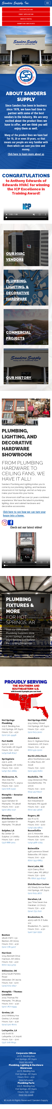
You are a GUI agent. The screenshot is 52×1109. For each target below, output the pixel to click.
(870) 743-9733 (9, 965)
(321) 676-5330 (9, 789)
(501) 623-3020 (35, 732)
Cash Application (26, 10)
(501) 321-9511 (26, 1062)
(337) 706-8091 (9, 1042)
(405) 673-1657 (9, 986)
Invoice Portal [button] (26, 19)
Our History (18, 378)
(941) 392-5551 (35, 932)
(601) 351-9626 (35, 810)
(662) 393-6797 (38, 878)
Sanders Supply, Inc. (15, 3)
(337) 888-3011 (8, 842)
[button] (4, 50)
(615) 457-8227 (35, 792)
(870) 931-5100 (35, 750)
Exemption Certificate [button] (26, 24)
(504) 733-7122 (35, 911)
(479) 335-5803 (35, 827)
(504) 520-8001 (9, 1024)
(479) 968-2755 (35, 842)
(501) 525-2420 (26, 1080)
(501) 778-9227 (9, 947)
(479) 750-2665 (9, 771)
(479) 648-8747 (9, 753)
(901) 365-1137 (9, 810)
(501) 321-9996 (9, 735)
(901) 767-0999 (9, 1006)
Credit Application (26, 14)
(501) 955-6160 (35, 771)
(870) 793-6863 (35, 860)
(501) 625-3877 (35, 893)
